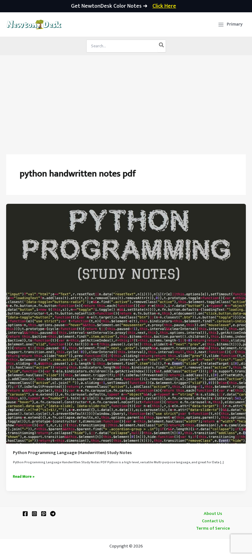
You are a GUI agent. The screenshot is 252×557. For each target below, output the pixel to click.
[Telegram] (53, 513)
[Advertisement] (126, 101)
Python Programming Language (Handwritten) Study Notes (72, 452)
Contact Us (213, 521)
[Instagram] (34, 513)
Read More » (23, 476)
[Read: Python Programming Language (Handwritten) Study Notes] (126, 323)
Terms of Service (213, 528)
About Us (213, 513)
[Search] (162, 46)
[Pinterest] (43, 513)
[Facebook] (25, 513)
